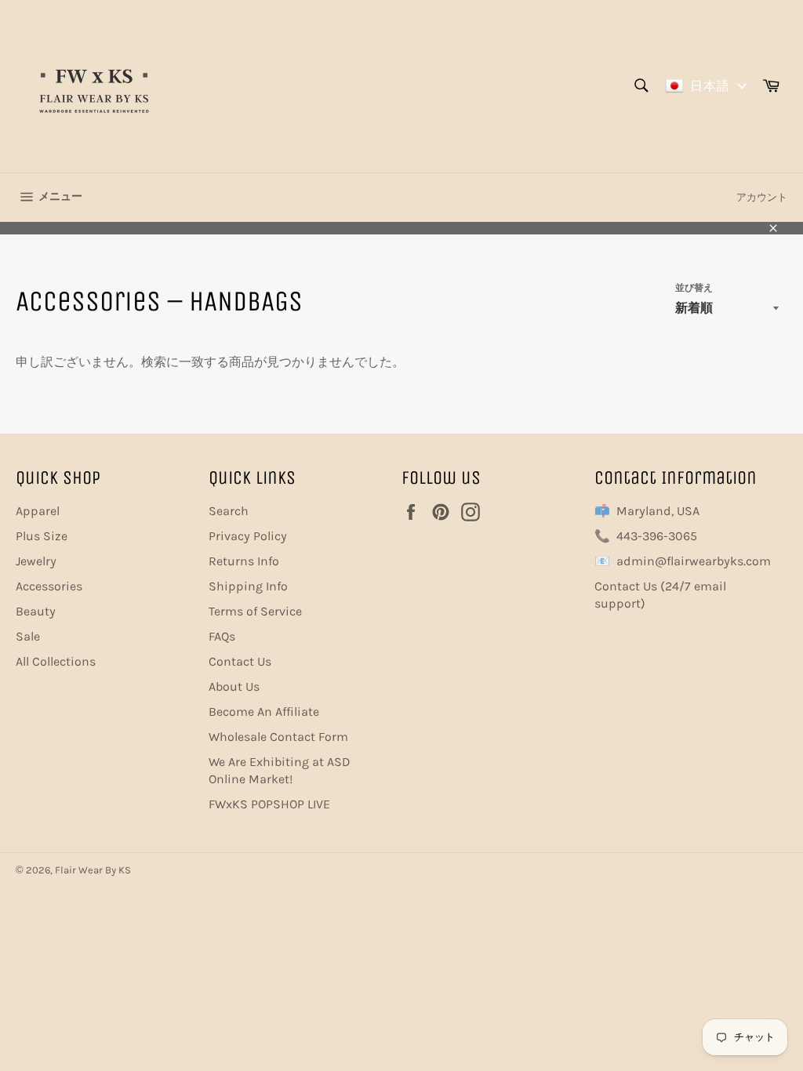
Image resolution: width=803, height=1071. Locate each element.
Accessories (49, 586)
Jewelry (36, 561)
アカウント (761, 197)
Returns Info (244, 561)
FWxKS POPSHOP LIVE (269, 804)
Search (229, 510)
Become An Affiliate (264, 711)
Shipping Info (248, 586)
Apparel (38, 510)
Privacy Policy (248, 535)
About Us (234, 686)
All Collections (56, 661)
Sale (28, 636)
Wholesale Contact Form (278, 736)
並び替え (694, 287)
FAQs (222, 636)
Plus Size (41, 535)
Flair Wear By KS (93, 870)
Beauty (36, 611)
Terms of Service (255, 611)
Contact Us (240, 661)
